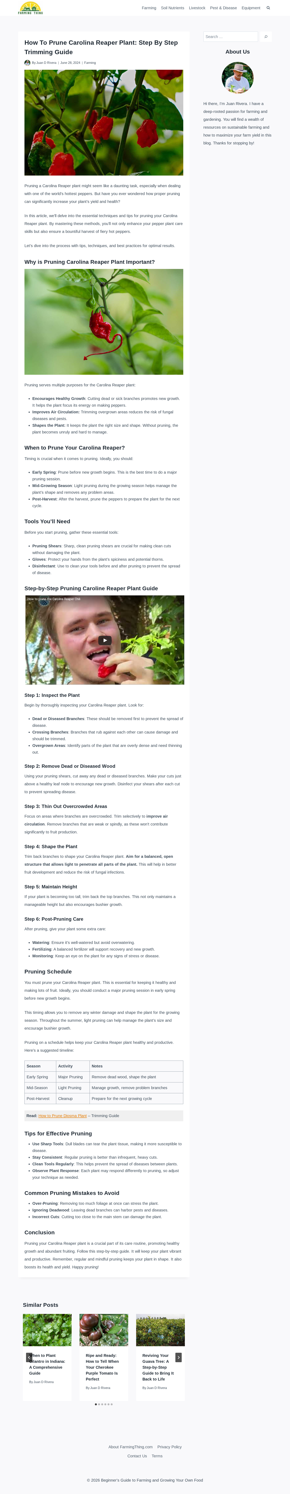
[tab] (96, 1404)
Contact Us (137, 1456)
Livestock (197, 8)
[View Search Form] (268, 7)
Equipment (251, 8)
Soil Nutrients (172, 8)
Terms (157, 1456)
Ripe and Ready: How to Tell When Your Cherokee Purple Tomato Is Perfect (102, 1367)
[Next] (178, 1357)
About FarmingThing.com (131, 1447)
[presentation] (47, 1330)
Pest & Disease (223, 8)
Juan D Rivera (46, 62)
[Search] (266, 37)
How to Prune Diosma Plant (62, 1116)
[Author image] (27, 63)
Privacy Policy (169, 1447)
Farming (149, 8)
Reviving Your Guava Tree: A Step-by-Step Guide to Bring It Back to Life (158, 1367)
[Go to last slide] (29, 1357)
